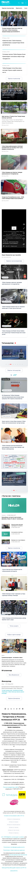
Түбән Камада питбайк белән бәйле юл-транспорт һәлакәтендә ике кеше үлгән (13, 332)
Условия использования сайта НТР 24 (14, 815)
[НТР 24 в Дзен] (22, 708)
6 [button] (17, 364)
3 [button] (10, 364)
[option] (8, 8)
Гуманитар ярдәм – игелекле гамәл (12, 657)
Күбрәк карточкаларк (14, 634)
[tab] (12, 24)
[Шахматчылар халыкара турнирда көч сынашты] (6, 526)
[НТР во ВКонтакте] (11, 708)
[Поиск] (18, 3)
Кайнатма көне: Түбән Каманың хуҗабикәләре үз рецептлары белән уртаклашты (13, 43)
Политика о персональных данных (14, 850)
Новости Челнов (14, 827)
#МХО (3, 655)
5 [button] (15, 364)
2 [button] (8, 364)
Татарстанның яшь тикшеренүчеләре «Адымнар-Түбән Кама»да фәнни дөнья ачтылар (13, 692)
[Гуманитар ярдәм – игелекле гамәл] (14, 646)
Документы (14, 870)
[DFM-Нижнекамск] (22, 795)
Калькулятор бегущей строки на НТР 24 (14, 867)
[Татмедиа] (10, 794)
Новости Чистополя (14, 830)
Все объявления (14, 675)
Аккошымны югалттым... (17, 532)
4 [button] (12, 364)
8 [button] (22, 364)
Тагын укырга (14, 626)
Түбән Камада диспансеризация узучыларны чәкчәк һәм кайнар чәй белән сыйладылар (13, 447)
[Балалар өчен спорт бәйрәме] (6, 542)
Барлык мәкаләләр (14, 548)
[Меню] (25, 3)
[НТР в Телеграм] (16, 708)
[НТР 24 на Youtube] (8, 708)
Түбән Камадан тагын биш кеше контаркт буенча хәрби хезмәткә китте (12, 70)
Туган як (4, 515)
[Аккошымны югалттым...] (6, 534)
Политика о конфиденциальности (14, 847)
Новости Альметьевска (14, 824)
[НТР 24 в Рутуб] (19, 708)
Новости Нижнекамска (14, 819)
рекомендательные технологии (18, 854)
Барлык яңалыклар (8, 8)
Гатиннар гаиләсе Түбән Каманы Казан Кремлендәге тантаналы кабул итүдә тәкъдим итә (13, 56)
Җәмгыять (19, 8)
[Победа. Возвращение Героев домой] (14, 461)
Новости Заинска (14, 832)
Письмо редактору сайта (10, 787)
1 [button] (6, 364)
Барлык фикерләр (14, 698)
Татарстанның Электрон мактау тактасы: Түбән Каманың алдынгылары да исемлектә (12, 30)
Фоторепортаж (21, 473)
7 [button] (20, 364)
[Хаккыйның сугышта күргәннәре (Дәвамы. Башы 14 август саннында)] (14, 505)
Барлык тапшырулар (14, 370)
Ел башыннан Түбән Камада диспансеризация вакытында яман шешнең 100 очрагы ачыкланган (13, 397)
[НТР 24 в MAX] (5, 708)
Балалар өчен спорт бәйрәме (18, 540)
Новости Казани (14, 821)
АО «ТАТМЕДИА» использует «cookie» (12, 837)
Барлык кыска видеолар (14, 261)
